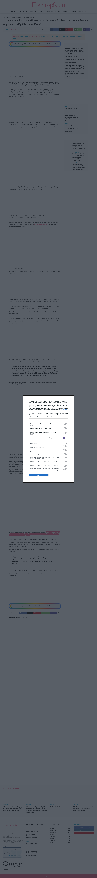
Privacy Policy (56, 479)
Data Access (48, 479)
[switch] (65, 424)
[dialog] (48, 439)
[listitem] (48, 421)
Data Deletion (41, 479)
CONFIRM (39, 475)
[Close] (71, 398)
